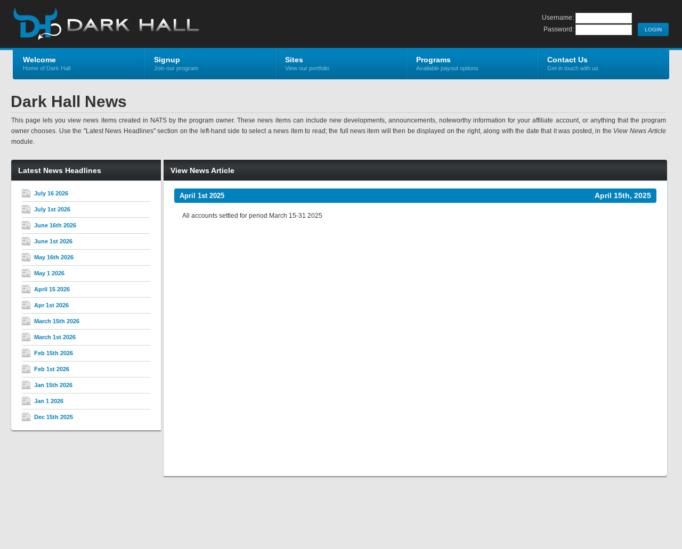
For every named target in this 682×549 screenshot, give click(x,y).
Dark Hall (139, 24)
